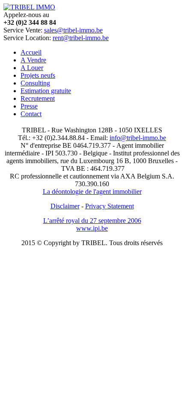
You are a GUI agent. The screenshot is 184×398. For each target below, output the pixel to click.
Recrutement (38, 98)
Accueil (31, 52)
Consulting (35, 83)
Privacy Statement (109, 206)
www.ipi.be (92, 228)
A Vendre (33, 60)
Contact (31, 113)
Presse (29, 106)
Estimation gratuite (46, 90)
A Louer (32, 67)
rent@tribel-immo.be (81, 37)
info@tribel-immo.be (138, 137)
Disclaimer (65, 206)
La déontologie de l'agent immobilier (92, 191)
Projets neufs (38, 75)
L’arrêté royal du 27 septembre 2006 (92, 220)
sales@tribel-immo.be (73, 30)
